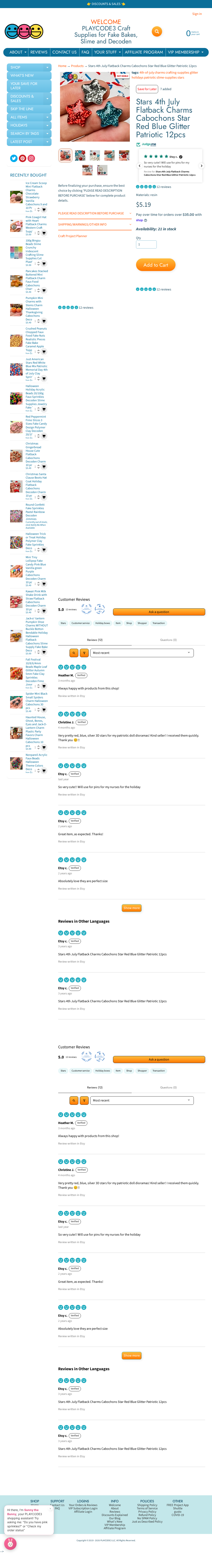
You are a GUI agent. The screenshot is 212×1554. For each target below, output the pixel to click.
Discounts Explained (115, 1515)
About (115, 1508)
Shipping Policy (147, 1505)
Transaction (159, 623)
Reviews (115, 1512)
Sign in (197, 14)
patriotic (150, 77)
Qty (138, 238)
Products (77, 66)
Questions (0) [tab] (168, 640)
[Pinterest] (22, 158)
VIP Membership (115, 1525)
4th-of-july (147, 72)
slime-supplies (167, 77)
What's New (114, 1521)
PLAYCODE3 (106, 1540)
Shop (129, 623)
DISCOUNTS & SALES (31, 99)
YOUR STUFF (108, 52)
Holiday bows (102, 623)
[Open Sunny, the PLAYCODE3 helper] (10, 1543)
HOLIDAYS (31, 126)
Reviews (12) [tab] (94, 640)
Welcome (115, 1505)
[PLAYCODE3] (24, 31)
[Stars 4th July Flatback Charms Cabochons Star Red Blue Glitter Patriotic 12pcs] (65, 155)
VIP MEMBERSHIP (186, 52)
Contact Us (57, 1505)
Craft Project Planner (72, 236)
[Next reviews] (201, 165)
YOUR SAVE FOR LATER (24, 86)
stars (180, 77)
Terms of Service (147, 1508)
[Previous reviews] (139, 165)
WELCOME (106, 22)
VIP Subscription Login (83, 1508)
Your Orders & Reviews (83, 1505)
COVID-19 (178, 1515)
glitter (194, 72)
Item (118, 623)
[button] (170, 165)
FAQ (85, 52)
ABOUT (19, 52)
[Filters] (84, 653)
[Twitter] (14, 158)
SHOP (31, 68)
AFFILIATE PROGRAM (144, 52)
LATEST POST (31, 142)
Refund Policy (147, 1515)
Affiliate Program (115, 1528)
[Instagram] (31, 158)
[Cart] (43, 209)
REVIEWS (38, 52)
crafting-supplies (177, 72)
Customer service (81, 623)
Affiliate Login (83, 1512)
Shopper (142, 623)
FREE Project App (178, 1505)
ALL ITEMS (31, 118)
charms (160, 72)
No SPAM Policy (147, 1518)
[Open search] (74, 653)
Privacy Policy (147, 1512)
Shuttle (177, 1508)
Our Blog (114, 1518)
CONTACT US (64, 52)
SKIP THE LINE (22, 109)
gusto (177, 1512)
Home (62, 66)
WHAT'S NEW (22, 75)
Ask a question (159, 612)
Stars (63, 623)
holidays (137, 77)
